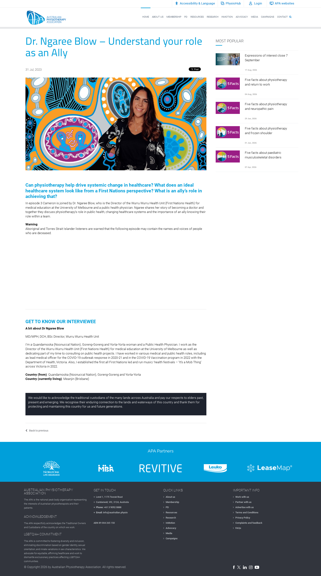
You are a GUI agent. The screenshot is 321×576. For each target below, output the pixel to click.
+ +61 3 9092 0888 (107, 507)
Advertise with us (244, 507)
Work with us (242, 496)
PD (185, 16)
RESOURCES (197, 16)
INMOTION (227, 16)
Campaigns (172, 538)
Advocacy (171, 528)
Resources (171, 512)
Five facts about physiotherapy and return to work (266, 82)
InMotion (170, 522)
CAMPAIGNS (267, 16)
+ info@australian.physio (111, 512)
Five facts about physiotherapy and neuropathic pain (266, 106)
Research (171, 517)
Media (169, 533)
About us (170, 496)
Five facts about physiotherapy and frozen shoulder (266, 131)
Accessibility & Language (197, 3)
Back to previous (38, 430)
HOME (145, 16)
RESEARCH (212, 16)
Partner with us (243, 502)
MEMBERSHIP (173, 16)
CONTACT (282, 16)
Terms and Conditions (246, 512)
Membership (172, 502)
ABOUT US (157, 16)
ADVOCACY (242, 16)
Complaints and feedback (248, 522)
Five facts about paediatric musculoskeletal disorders (263, 155)
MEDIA (254, 16)
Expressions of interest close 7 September (266, 58)
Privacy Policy (242, 517)
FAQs (238, 528)
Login (258, 3)
